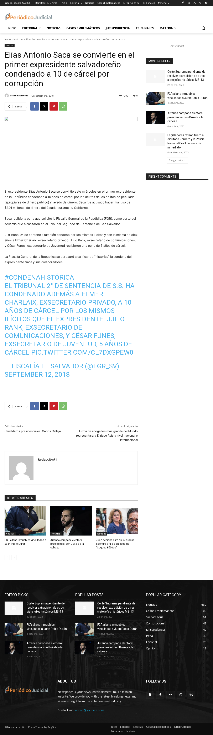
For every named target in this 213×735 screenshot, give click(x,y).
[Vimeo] (200, 3)
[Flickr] (170, 695)
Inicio (8, 39)
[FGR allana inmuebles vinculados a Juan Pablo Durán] (25, 521)
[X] (194, 3)
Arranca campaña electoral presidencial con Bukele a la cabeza (67, 543)
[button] (203, 28)
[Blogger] (150, 695)
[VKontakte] (191, 695)
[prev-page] (7, 557)
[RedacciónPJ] (7, 95)
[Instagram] (188, 3)
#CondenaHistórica (39, 277)
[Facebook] (183, 3)
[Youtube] (206, 3)
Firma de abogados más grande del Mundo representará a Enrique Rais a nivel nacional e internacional (107, 435)
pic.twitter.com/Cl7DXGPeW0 (82, 352)
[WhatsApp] (63, 106)
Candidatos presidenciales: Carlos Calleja (33, 431)
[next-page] (13, 557)
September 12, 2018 (37, 374)
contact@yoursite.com (89, 710)
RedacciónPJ (20, 95)
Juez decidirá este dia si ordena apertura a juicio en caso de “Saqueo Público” (115, 543)
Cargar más (176, 160)
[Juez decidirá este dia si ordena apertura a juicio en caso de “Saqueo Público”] (117, 521)
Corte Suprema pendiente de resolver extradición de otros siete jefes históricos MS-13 (186, 75)
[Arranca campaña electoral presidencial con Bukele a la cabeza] (71, 521)
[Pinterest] (54, 106)
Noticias (18, 39)
